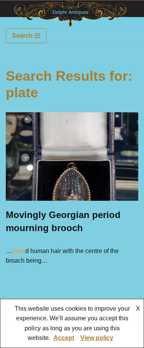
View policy (96, 338)
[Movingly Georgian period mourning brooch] (72, 156)
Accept (63, 338)
